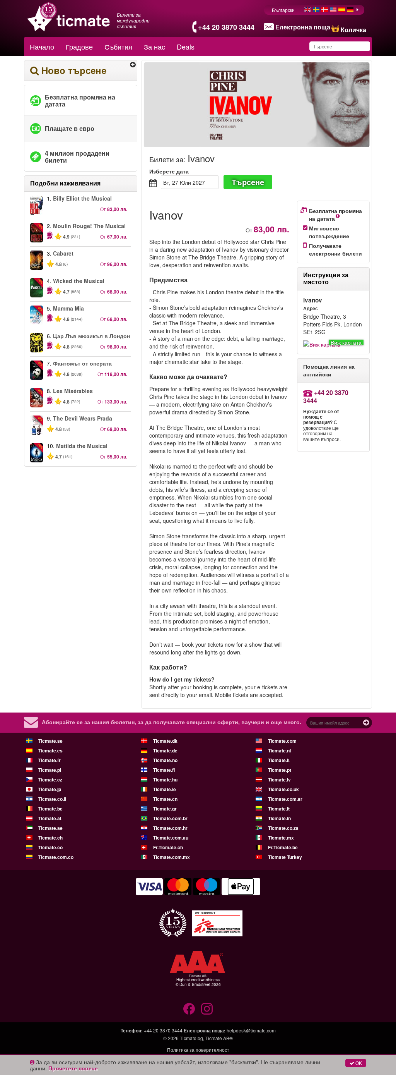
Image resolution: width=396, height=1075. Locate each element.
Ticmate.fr (49, 760)
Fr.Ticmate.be (283, 847)
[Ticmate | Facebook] (189, 1009)
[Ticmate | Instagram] (207, 1009)
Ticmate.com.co (55, 856)
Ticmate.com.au (170, 837)
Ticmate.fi (164, 769)
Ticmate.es (50, 750)
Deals (186, 46)
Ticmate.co (50, 847)
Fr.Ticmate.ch (168, 847)
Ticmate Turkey (285, 856)
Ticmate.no (165, 760)
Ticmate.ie (164, 789)
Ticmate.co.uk (283, 789)
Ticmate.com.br (170, 818)
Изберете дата (169, 171)
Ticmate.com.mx (171, 856)
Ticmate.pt (279, 769)
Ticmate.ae (50, 827)
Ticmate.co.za (283, 827)
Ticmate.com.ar (285, 798)
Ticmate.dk (165, 740)
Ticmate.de (165, 750)
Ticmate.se (50, 740)
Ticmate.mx (281, 837)
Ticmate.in (279, 818)
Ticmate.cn (165, 798)
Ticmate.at (49, 818)
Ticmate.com (282, 740)
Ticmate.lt (279, 808)
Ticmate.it (279, 760)
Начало (42, 46)
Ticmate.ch (50, 837)
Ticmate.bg (191, 1038)
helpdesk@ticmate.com (251, 1030)
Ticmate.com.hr (170, 827)
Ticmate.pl (49, 769)
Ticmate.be (50, 808)
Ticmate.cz (50, 779)
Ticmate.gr (165, 808)
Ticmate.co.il (52, 798)
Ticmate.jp (49, 789)
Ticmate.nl (279, 750)
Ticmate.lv (279, 779)
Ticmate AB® (219, 1038)
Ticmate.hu (165, 779)
